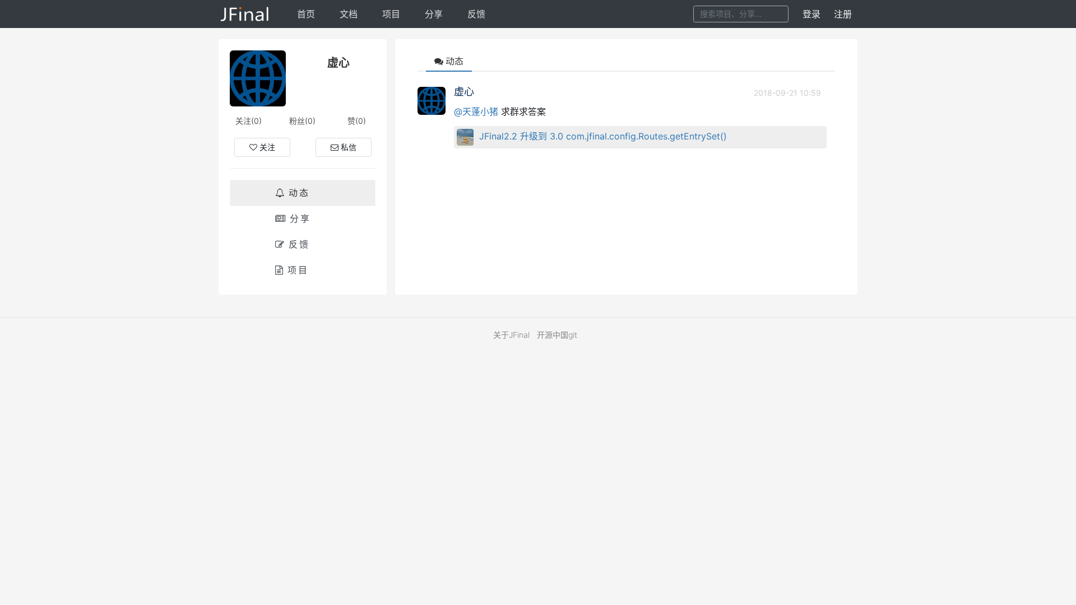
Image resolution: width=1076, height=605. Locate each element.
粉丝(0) (302, 120)
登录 (811, 14)
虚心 (464, 91)
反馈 (476, 14)
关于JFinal (511, 334)
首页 (306, 14)
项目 (391, 14)
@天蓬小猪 (476, 111)
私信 (348, 147)
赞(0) (356, 120)
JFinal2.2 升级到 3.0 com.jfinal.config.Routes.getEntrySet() (603, 136)
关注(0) (248, 120)
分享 (434, 14)
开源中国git (557, 334)
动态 (299, 192)
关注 (267, 147)
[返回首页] (245, 14)
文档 (349, 14)
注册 (843, 14)
